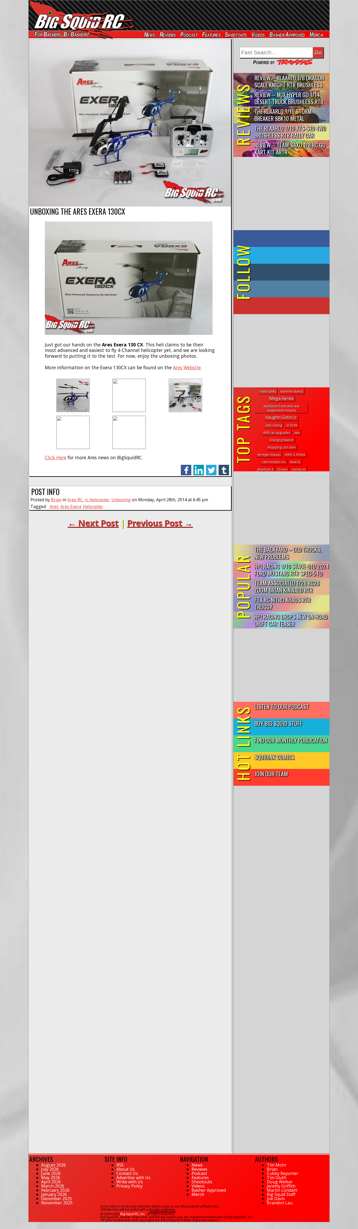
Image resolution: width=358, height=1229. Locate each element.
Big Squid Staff (281, 1194)
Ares (54, 506)
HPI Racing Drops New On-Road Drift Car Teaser (290, 620)
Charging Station (281, 440)
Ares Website (187, 367)
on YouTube (286, 305)
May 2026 (50, 1177)
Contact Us (127, 1173)
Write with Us (129, 1182)
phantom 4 (265, 469)
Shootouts (236, 34)
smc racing (273, 425)
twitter (211, 467)
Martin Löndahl (282, 1190)
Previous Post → (160, 523)
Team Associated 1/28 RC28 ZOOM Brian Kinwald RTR (286, 586)
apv (297, 432)
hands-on (299, 469)
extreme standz (291, 391)
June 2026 (51, 1173)
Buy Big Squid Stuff (278, 723)
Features (211, 34)
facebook (186, 467)
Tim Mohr (276, 1165)
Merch (316, 34)
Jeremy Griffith (281, 1186)
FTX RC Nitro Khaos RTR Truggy (282, 603)
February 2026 (55, 1190)
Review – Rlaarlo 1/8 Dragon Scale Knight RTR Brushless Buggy (289, 81)
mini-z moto (295, 454)
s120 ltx (291, 425)
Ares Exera (70, 506)
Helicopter (93, 506)
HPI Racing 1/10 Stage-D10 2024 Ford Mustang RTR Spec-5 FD (291, 569)
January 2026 (54, 1194)
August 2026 (53, 1165)
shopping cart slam (281, 447)
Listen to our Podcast (281, 706)
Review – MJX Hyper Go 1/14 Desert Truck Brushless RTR (288, 98)
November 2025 (57, 1203)
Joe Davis (276, 1198)
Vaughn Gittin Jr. (281, 417)
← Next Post (93, 523)
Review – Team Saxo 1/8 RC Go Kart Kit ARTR (290, 148)
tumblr (224, 467)
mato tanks (268, 391)
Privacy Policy (129, 1186)
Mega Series (281, 398)
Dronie (283, 469)
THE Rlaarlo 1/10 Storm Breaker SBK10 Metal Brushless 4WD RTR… (283, 115)
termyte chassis (269, 454)
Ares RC (75, 500)
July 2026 (50, 1169)
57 (30, 1224)
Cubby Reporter (282, 1173)
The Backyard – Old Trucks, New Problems (287, 553)
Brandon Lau (279, 1203)
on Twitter (288, 255)
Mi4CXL (295, 462)
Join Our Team (271, 773)
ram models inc (274, 462)
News (149, 34)
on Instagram (280, 289)
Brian (56, 500)
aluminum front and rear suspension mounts (281, 408)
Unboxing (121, 500)
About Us (125, 1169)
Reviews (167, 34)
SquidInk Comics (274, 756)
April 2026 (51, 1182)
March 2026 (52, 1186)
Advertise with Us (133, 1177)
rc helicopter (97, 500)
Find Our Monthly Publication (290, 740)
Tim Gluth (276, 1177)
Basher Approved (287, 34)
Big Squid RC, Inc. (132, 1214)
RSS (120, 1165)
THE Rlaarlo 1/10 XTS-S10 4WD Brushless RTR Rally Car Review (290, 132)
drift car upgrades (276, 432)
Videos (258, 34)
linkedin (198, 467)
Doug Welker (280, 1182)
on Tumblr (289, 272)
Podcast (188, 34)
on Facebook (283, 238)
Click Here (55, 457)
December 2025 (56, 1198)
